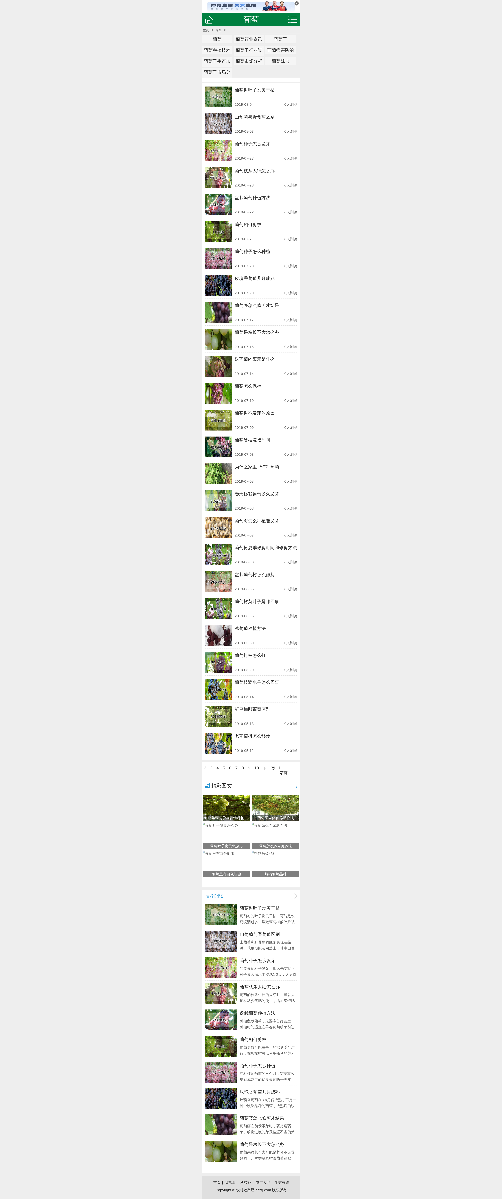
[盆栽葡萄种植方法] (218, 204)
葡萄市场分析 (249, 61)
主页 (206, 30)
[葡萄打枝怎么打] (218, 662)
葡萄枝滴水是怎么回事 (257, 682)
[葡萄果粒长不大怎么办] (218, 339)
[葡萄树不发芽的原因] (218, 420)
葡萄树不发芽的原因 (255, 413)
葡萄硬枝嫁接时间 (252, 439)
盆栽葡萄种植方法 (252, 197)
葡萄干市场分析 (217, 76)
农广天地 (263, 1182)
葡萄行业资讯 (249, 39)
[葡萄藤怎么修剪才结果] (218, 312)
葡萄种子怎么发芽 (252, 143)
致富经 (230, 1182)
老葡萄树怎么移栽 (252, 736)
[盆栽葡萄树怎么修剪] (218, 581)
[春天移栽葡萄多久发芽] (218, 500)
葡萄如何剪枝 (248, 224)
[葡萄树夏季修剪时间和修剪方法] (218, 554)
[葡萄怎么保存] (218, 393)
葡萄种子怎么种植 (252, 251)
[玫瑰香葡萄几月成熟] (218, 285)
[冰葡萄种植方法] (218, 635)
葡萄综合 (280, 61)
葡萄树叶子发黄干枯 (255, 89)
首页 (217, 1182)
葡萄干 (280, 39)
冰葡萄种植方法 (250, 628)
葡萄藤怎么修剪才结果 (257, 305)
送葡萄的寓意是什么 (255, 359)
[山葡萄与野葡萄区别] (218, 123)
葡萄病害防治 (280, 50)
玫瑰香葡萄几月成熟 (255, 278)
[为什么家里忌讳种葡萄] (218, 473)
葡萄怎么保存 (248, 386)
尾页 (283, 773)
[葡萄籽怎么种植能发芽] (218, 527)
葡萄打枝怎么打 (250, 655)
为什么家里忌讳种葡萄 (257, 466)
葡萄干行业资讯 (249, 54)
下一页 (269, 768)
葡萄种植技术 (217, 50)
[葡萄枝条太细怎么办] (218, 177)
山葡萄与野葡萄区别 (255, 116)
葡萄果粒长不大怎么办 (257, 332)
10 (256, 768)
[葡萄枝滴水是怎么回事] (218, 689)
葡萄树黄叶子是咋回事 (257, 601)
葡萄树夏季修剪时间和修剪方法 (266, 547)
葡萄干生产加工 (217, 65)
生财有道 (282, 1182)
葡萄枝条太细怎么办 (255, 170)
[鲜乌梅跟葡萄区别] (218, 716)
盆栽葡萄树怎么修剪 (255, 574)
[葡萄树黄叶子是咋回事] (218, 608)
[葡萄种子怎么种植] (218, 258)
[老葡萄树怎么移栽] (218, 743)
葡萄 (218, 30)
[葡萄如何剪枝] (218, 231)
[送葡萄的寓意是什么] (218, 366)
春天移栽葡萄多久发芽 (257, 493)
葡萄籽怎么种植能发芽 (257, 520)
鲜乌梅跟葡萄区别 (252, 709)
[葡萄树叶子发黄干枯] (218, 97)
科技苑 (245, 1182)
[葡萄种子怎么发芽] (218, 150)
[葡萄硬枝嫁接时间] (218, 447)
